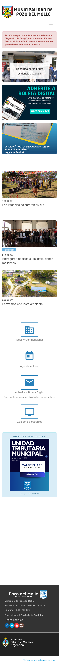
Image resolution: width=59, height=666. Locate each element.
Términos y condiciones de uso (39, 660)
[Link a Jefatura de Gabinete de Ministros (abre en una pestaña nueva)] (17, 641)
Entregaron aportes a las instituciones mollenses (27, 260)
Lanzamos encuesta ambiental (22, 304)
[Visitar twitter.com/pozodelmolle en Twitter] (11, 625)
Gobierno (9, 250)
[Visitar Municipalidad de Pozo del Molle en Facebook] (7, 625)
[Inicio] (27, 12)
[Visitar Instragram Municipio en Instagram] (21, 625)
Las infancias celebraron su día (23, 204)
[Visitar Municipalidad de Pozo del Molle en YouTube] (16, 625)
